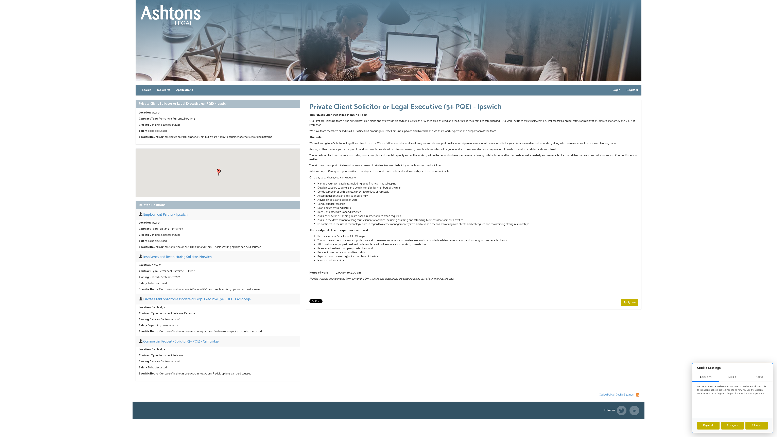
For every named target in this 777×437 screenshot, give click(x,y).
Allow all (756, 425)
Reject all (708, 425)
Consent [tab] (705, 377)
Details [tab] (732, 377)
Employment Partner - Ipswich (165, 215)
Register (632, 90)
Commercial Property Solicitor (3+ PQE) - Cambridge (181, 341)
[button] (219, 172)
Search (146, 90)
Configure (732, 425)
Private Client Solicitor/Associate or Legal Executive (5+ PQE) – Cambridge (197, 299)
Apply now (630, 302)
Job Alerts (163, 90)
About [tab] (759, 377)
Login (616, 90)
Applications (184, 90)
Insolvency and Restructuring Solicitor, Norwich (177, 257)
